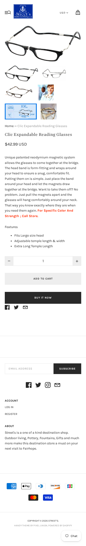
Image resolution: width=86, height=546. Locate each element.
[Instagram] (48, 385)
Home (9, 126)
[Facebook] (29, 385)
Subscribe (67, 368)
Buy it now (43, 297)
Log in (9, 407)
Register (11, 414)
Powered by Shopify (60, 525)
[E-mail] (57, 385)
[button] (21, 73)
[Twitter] (38, 385)
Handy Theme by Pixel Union (30, 525)
